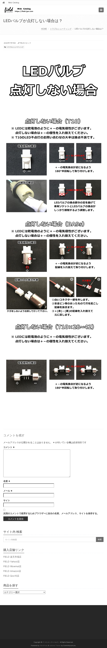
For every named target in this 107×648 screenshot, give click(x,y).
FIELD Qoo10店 (11, 575)
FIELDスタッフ (25, 43)
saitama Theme (55, 645)
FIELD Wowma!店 (12, 566)
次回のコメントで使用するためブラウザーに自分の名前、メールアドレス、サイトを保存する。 (51, 513)
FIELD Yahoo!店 (11, 561)
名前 (6, 481)
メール (7, 490)
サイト (6, 500)
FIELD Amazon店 (12, 571)
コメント (9, 447)
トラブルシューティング (60, 29)
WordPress (44, 645)
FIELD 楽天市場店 (12, 556)
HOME (44, 29)
